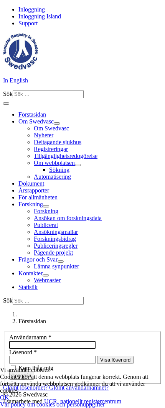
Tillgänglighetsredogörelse (65, 156)
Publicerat (46, 225)
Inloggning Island (39, 16)
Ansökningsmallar (56, 232)
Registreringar (51, 149)
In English (15, 80)
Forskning (30, 204)
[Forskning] (46, 206)
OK (4, 397)
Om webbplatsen (54, 163)
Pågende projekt (53, 252)
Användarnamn (30, 337)
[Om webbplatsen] (78, 165)
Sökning (59, 169)
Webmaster (47, 280)
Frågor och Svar (38, 259)
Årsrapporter (33, 190)
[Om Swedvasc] (57, 123)
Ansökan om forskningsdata (68, 218)
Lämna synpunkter (56, 266)
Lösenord (23, 352)
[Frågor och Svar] (61, 261)
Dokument (31, 183)
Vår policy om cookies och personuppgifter (52, 404)
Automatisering (52, 176)
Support (28, 23)
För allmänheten (38, 197)
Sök (8, 93)
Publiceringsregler (56, 245)
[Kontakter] (46, 275)
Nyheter (43, 135)
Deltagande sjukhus (57, 142)
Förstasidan (32, 114)
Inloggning (31, 9)
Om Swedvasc (36, 121)
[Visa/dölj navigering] (6, 103)
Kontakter (30, 273)
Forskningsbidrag (55, 238)
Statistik (28, 287)
